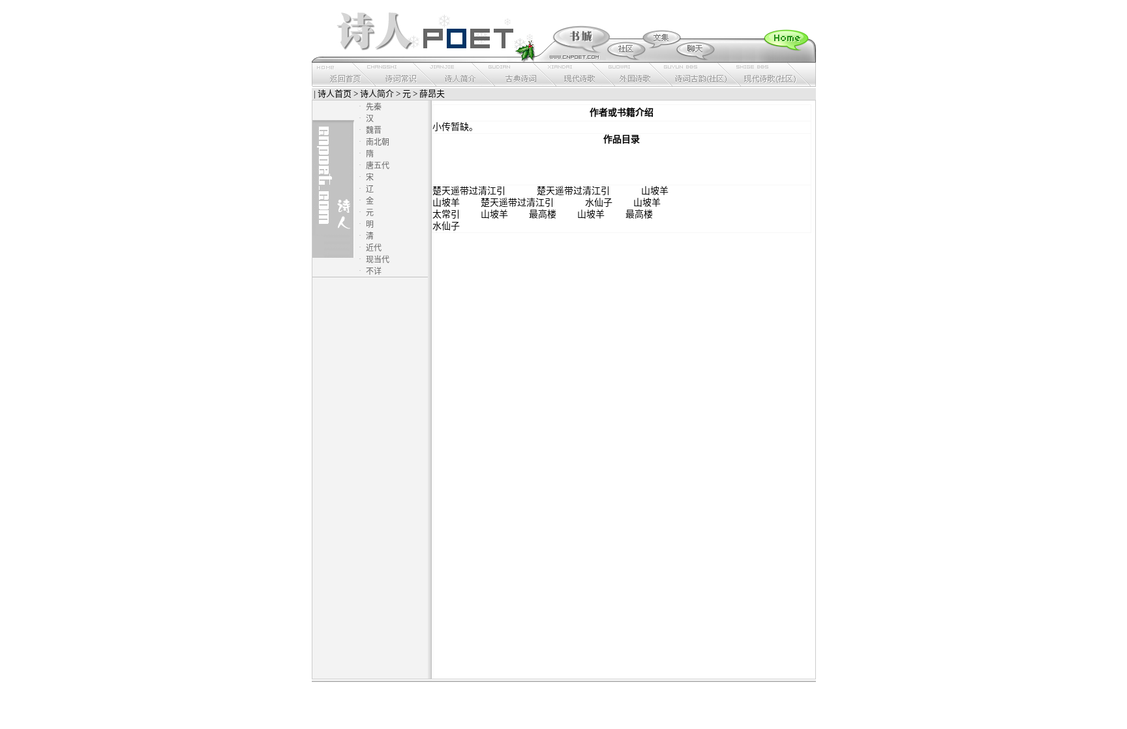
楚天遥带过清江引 (468, 191)
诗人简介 (377, 94)
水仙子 (598, 203)
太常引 (446, 214)
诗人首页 (335, 94)
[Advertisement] (621, 165)
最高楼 (542, 214)
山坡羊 (655, 191)
